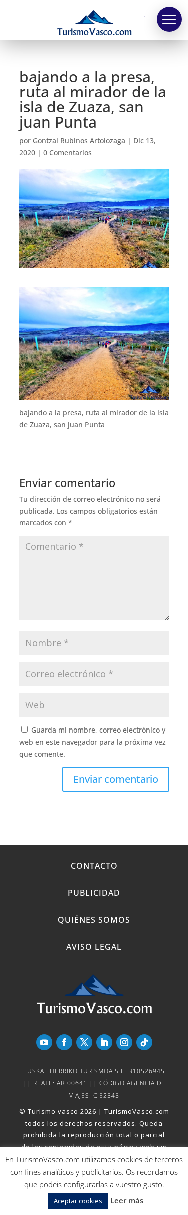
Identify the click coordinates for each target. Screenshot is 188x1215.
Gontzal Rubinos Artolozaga (79, 140)
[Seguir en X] (84, 1042)
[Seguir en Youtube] (44, 1042)
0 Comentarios (67, 152)
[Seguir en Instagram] (124, 1042)
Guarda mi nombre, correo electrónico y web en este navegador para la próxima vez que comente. (92, 742)
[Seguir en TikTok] (144, 1042)
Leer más (126, 1200)
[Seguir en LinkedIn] (104, 1042)
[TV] (169, 19)
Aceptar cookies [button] (78, 1200)
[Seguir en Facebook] (64, 1042)
